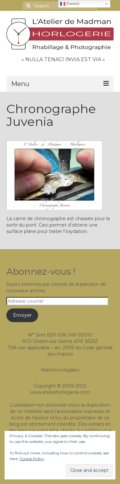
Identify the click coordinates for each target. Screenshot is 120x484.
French (72, 3)
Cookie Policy (32, 458)
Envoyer (22, 315)
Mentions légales (60, 370)
